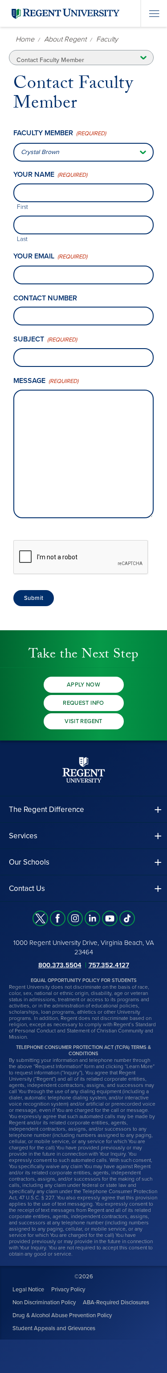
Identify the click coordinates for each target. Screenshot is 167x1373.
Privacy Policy (68, 1289)
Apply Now (84, 684)
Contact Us (27, 888)
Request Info (83, 703)
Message (45, 381)
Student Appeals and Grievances (53, 1328)
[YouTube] (110, 918)
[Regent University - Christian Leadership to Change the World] (83, 769)
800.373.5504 (59, 965)
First (22, 207)
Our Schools (29, 862)
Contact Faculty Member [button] (50, 60)
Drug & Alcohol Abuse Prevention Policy (62, 1315)
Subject (45, 339)
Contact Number (45, 298)
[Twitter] (40, 918)
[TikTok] (127, 918)
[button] (83, 809)
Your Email (50, 256)
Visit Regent (83, 721)
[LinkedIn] (92, 918)
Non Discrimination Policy (44, 1302)
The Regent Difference (46, 809)
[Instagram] (75, 918)
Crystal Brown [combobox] (40, 152)
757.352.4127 (109, 965)
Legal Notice (28, 1289)
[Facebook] (57, 918)
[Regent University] (64, 13)
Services (23, 836)
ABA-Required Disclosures (116, 1302)
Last (22, 239)
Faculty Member (59, 133)
